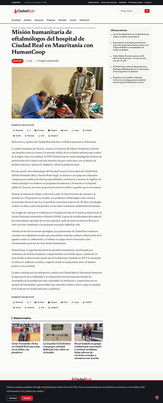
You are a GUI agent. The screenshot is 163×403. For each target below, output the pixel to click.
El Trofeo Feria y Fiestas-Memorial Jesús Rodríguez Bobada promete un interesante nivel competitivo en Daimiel (131, 69)
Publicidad (122, 2)
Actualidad (16, 20)
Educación (39, 20)
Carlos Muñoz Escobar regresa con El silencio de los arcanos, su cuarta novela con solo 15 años (129, 58)
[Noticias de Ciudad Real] (24, 11)
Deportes (27, 20)
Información (84, 20)
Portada (14, 28)
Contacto (148, 2)
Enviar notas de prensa (109, 2)
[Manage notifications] (157, 397)
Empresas (51, 20)
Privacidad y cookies (135, 2)
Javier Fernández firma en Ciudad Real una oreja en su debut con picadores (131, 35)
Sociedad (62, 20)
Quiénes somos (93, 2)
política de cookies (34, 391)
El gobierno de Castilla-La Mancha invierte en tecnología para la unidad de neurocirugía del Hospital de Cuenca (129, 80)
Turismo (73, 20)
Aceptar (27, 398)
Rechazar (13, 398)
